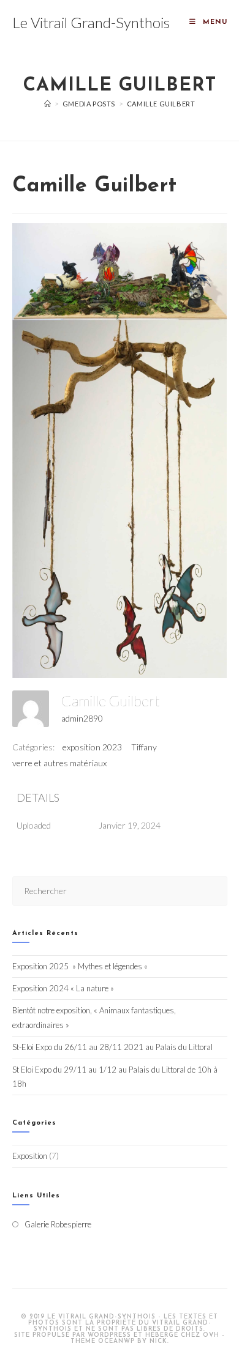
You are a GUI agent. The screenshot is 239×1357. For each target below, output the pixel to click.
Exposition (29, 1156)
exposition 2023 (92, 747)
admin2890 (82, 718)
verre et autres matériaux (59, 763)
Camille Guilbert (161, 104)
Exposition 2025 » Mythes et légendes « (81, 966)
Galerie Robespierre (58, 1224)
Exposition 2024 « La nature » (63, 988)
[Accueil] (47, 104)
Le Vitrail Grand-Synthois (91, 22)
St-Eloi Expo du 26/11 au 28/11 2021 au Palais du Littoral (112, 1047)
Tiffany (144, 747)
